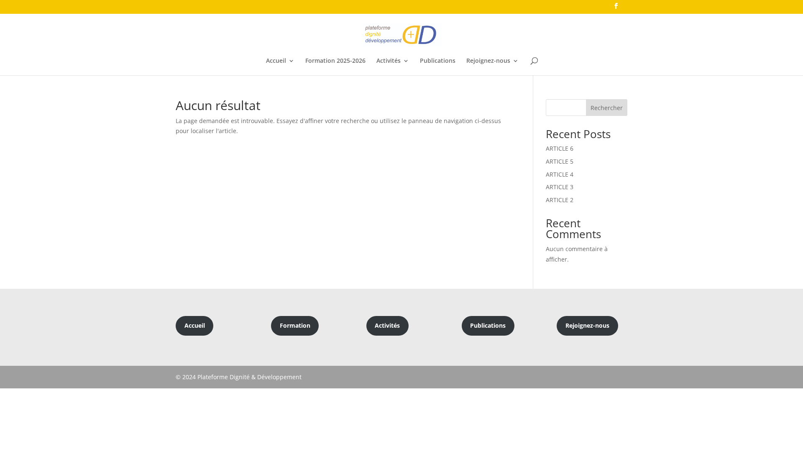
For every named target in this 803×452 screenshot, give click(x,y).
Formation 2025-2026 (335, 61)
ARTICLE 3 (559, 187)
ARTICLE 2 (559, 200)
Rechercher (607, 108)
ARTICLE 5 (559, 161)
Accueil (276, 61)
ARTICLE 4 (559, 174)
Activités (388, 61)
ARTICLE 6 (559, 148)
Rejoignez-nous (488, 61)
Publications (437, 61)
